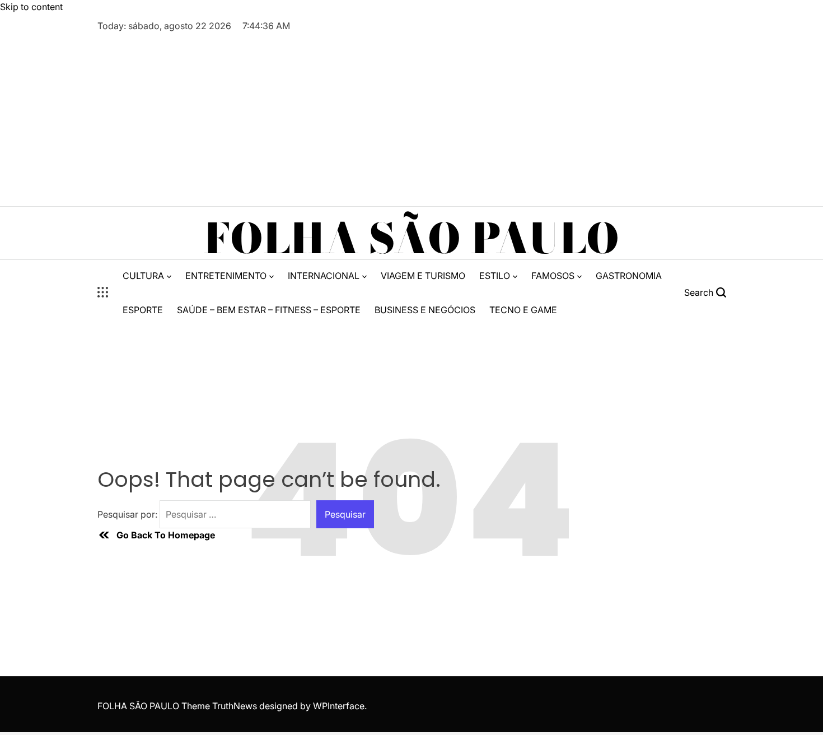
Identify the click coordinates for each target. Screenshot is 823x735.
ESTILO (494, 275)
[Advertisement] (411, 116)
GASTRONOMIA (629, 275)
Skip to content (31, 6)
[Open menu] (103, 292)
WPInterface (338, 705)
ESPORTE (143, 309)
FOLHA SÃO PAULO (411, 238)
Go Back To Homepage (165, 535)
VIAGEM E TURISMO (423, 275)
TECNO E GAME (523, 309)
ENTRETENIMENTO (225, 275)
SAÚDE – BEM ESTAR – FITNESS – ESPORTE (269, 309)
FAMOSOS (552, 275)
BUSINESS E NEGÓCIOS (425, 309)
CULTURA (143, 275)
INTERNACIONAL (323, 275)
